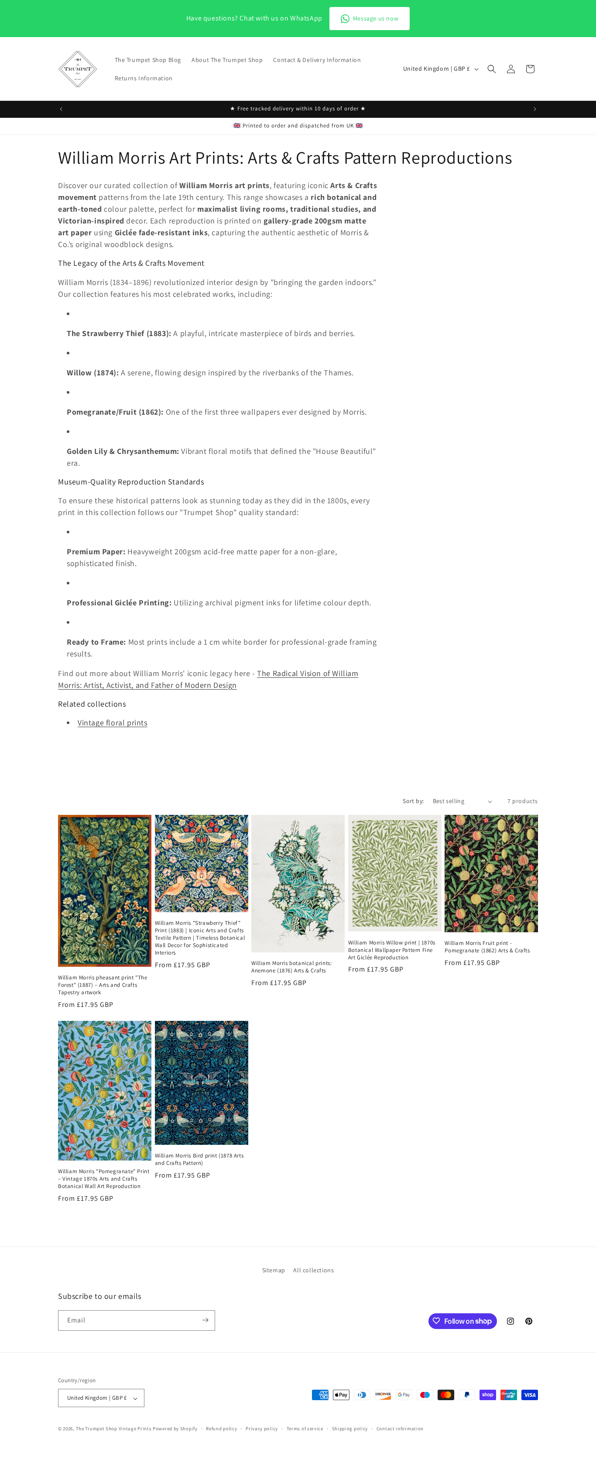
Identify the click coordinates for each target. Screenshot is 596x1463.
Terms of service (305, 1428)
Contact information (400, 1428)
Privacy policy (262, 1428)
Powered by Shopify (175, 1429)
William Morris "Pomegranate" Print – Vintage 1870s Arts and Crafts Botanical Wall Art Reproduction (103, 1179)
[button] (491, 69)
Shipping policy (350, 1428)
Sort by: (413, 801)
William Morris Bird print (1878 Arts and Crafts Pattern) (199, 1159)
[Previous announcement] (61, 109)
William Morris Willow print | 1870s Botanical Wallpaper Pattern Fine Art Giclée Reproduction (391, 950)
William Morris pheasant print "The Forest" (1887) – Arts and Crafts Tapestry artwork (102, 985)
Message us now (375, 18)
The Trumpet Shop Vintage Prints (114, 1429)
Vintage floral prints (112, 723)
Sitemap (273, 1270)
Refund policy (221, 1428)
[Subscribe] (205, 1320)
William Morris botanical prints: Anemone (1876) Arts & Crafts (291, 967)
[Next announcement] (535, 109)
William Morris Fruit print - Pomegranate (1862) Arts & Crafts (487, 947)
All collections (313, 1270)
